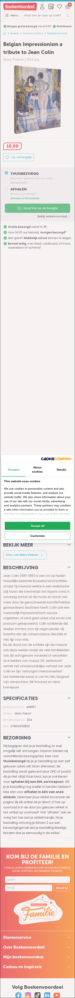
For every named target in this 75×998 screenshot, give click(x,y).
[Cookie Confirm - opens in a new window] (56, 458)
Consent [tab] (13, 469)
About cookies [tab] (37, 469)
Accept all (37, 525)
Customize (37, 535)
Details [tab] (61, 469)
